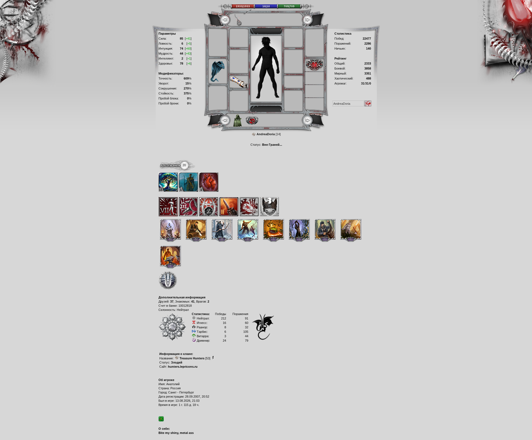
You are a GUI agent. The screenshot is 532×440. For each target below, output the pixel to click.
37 (171, 301)
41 (193, 301)
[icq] (161, 418)
